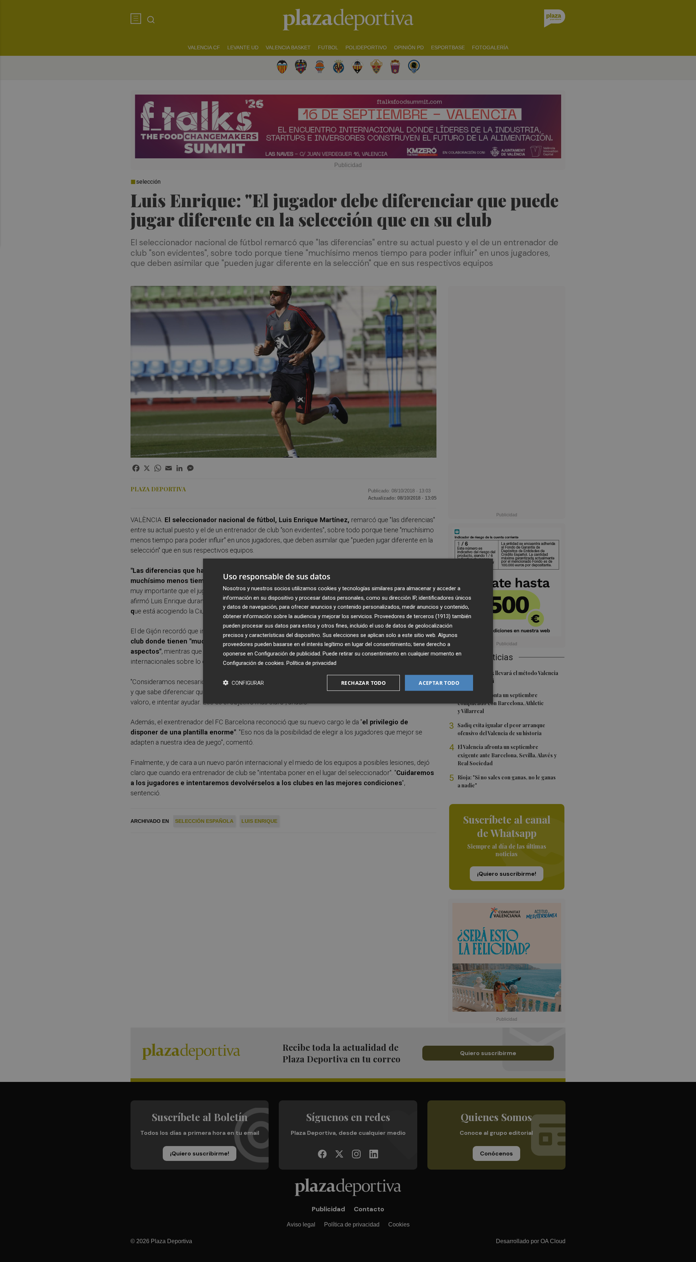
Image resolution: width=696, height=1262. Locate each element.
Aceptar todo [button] (439, 682)
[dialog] (348, 631)
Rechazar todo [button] (363, 682)
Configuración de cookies (253, 662)
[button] (243, 683)
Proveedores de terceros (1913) (412, 616)
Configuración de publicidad (287, 653)
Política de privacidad (311, 662)
